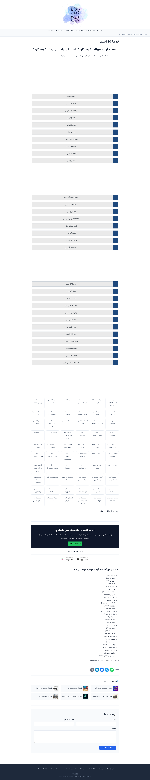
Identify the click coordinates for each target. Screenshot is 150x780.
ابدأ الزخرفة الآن (75, 544)
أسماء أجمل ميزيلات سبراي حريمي (38, 468)
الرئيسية (99, 31)
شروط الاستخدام (80, 769)
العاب (44, 769)
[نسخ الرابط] (92, 670)
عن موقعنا (110, 769)
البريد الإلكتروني (68, 719)
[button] (82, 559)
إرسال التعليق (108, 748)
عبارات (38, 769)
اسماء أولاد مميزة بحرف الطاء (53, 423)
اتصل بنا (103, 769)
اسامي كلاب (52, 433)
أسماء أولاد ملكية (67, 421)
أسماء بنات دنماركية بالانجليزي (37, 480)
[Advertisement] (77, 78)
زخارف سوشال (60, 31)
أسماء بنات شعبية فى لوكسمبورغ (67, 456)
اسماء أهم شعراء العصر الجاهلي (67, 435)
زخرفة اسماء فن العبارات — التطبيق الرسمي (60, 769)
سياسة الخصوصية (92, 769)
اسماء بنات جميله (67, 400)
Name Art (75, 773)
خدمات (51, 31)
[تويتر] (107, 670)
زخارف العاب (80, 31)
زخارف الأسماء (91, 31)
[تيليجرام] (97, 670)
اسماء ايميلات (37, 433)
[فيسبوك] (102, 670)
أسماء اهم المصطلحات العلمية (112, 403)
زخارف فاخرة (70, 31)
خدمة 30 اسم (138, 34)
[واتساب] (112, 670)
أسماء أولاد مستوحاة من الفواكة (82, 501)
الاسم (114, 719)
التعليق (113, 728)
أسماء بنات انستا (112, 465)
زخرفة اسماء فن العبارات (80, 776)
